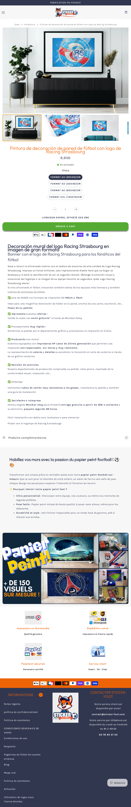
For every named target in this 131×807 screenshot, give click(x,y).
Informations (20, 695)
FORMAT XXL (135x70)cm (65, 197)
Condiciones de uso (15, 738)
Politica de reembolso (17, 720)
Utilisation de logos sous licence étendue (19, 799)
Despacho (10, 746)
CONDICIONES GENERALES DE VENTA (21, 730)
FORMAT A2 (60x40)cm (65, 190)
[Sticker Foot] (65, 12)
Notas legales (12, 704)
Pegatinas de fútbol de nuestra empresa (22, 756)
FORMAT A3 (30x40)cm (65, 183)
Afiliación (10, 789)
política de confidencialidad (21, 712)
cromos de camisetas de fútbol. (26, 291)
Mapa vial (10, 772)
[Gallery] (65, 85)
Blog (6, 764)
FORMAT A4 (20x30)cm (65, 177)
